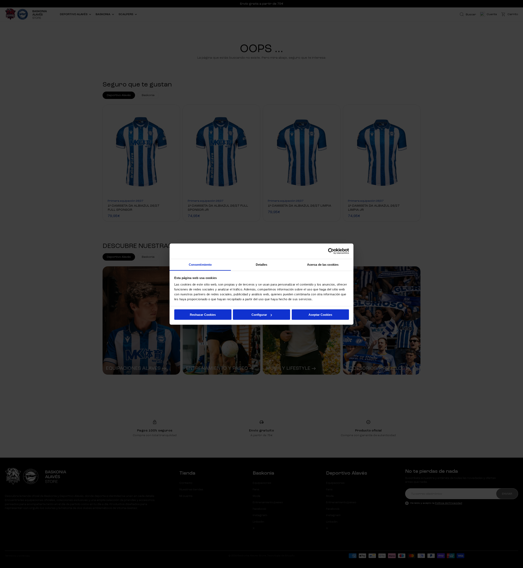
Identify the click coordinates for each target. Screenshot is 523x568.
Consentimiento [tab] (200, 264)
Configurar (259, 314)
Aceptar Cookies (320, 314)
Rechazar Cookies (203, 314)
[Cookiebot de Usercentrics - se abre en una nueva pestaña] (331, 251)
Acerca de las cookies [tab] (323, 264)
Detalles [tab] (261, 264)
